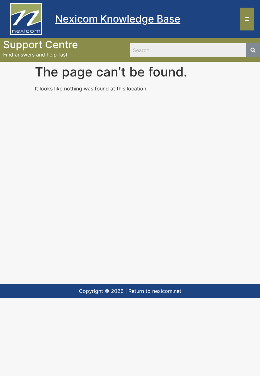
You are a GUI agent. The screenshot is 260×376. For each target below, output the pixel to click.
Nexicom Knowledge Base (117, 19)
